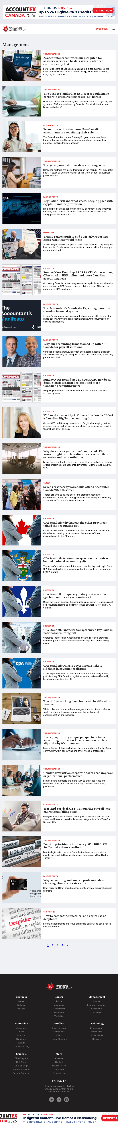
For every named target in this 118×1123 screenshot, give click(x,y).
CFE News (21, 1062)
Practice (21, 1035)
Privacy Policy (59, 1065)
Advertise (58, 1058)
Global (21, 1001)
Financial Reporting (96, 1005)
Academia (21, 1028)
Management (49, 233)
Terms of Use (59, 1073)
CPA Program (21, 1058)
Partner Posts (50, 126)
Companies (59, 1031)
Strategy (97, 1012)
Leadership (96, 1008)
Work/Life (59, 1016)
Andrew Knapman (21, 1069)
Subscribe (102, 29)
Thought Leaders (51, 54)
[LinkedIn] (59, 1099)
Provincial (21, 1008)
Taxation (21, 1042)
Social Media (96, 1035)
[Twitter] (51, 1099)
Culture (96, 1001)
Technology (49, 912)
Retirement (59, 1012)
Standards (21, 1039)
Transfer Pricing (21, 1046)
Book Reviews (59, 1028)
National (21, 1005)
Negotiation (96, 1031)
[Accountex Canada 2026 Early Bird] (59, 12)
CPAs (59, 1035)
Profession (48, 268)
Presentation (59, 1005)
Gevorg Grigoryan (21, 1073)
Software (96, 1039)
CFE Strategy (21, 1065)
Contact (59, 1062)
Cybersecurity (96, 1028)
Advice (59, 1001)
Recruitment (59, 1008)
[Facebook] (66, 1099)
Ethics (21, 1031)
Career (46, 483)
